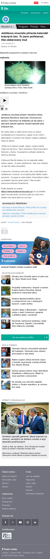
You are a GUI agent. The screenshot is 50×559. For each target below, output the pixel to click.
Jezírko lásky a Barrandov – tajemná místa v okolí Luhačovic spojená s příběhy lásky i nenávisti (29, 312)
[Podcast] (2, 109)
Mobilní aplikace (9, 509)
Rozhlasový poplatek (35, 494)
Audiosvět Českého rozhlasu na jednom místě (19, 267)
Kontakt (29, 490)
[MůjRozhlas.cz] (4, 58)
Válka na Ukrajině (9, 476)
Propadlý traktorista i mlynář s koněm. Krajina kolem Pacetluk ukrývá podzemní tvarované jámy (30, 290)
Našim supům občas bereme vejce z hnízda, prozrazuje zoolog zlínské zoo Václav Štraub (29, 362)
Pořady (34, 26)
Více (43, 26)
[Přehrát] (4, 101)
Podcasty (6, 505)
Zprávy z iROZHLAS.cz (13, 400)
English (39, 553)
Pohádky (7, 251)
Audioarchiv (35, 13)
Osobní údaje (16, 553)
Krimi (21, 246)
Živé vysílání (8, 256)
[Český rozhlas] (8, 3)
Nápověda (30, 480)
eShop (5, 487)
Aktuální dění (8, 26)
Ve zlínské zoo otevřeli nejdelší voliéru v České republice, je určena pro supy (29, 384)
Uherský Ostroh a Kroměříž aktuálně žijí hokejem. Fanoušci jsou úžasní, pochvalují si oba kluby (29, 351)
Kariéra (29, 487)
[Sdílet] (6, 109)
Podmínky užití (29, 553)
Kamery (46, 13)
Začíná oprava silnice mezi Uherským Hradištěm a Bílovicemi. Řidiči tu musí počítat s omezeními (30, 373)
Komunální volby (9, 480)
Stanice (5, 483)
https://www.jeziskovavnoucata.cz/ (17, 191)
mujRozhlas (6, 239)
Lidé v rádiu (31, 483)
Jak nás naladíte (33, 476)
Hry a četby (8, 246)
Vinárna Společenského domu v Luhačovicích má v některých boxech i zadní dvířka (27, 301)
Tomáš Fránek (13, 222)
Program (24, 13)
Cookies (5, 553)
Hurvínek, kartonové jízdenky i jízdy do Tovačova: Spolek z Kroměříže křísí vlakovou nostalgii (29, 323)
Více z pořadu (9, 345)
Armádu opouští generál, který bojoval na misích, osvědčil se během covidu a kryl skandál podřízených (24, 439)
